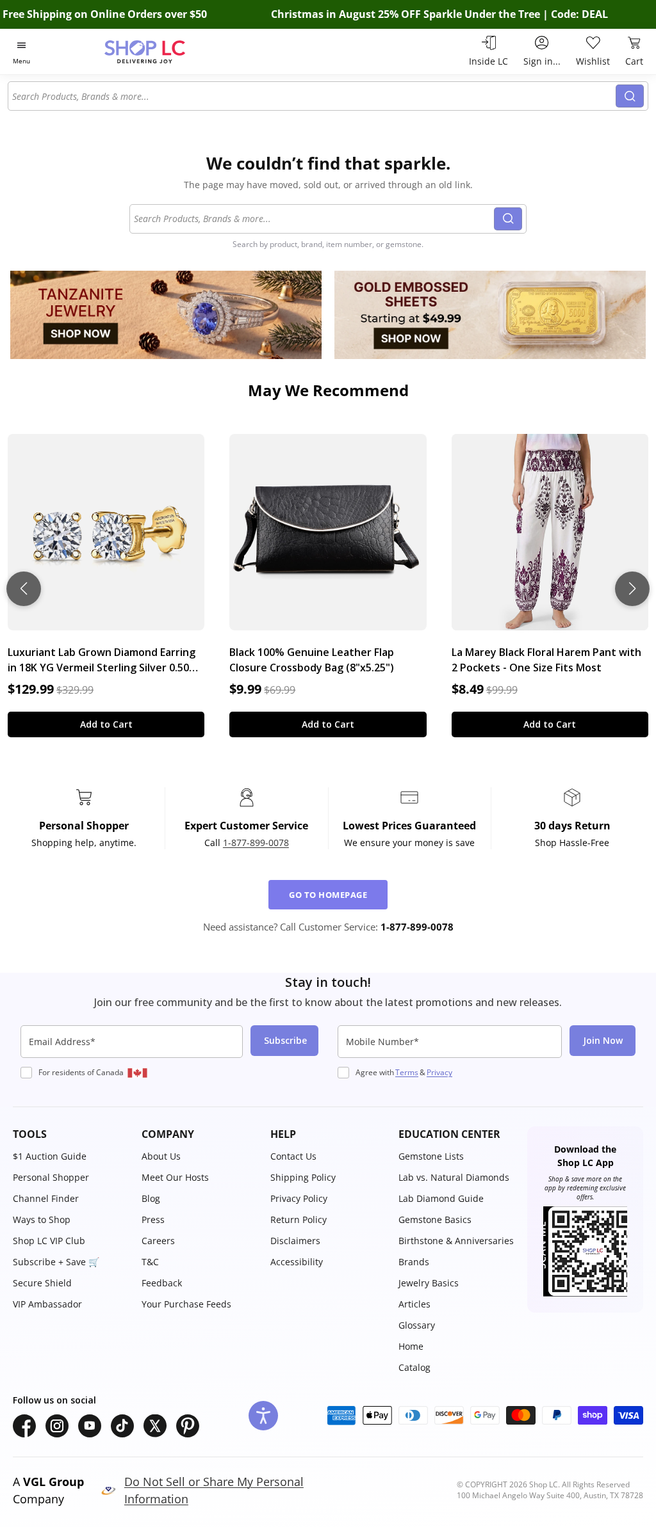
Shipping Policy (303, 1177)
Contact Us (293, 1156)
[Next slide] (632, 589)
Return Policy (298, 1219)
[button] (71, 1134)
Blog (151, 1198)
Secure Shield (42, 1283)
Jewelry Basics (428, 1283)
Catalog (414, 1367)
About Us (161, 1156)
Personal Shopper (51, 1177)
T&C (150, 1262)
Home (410, 1346)
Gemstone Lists (431, 1156)
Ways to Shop (41, 1219)
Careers (158, 1241)
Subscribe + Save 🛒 (56, 1262)
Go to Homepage (328, 894)
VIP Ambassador (47, 1304)
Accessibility (296, 1262)
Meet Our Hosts (175, 1177)
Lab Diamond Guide (441, 1198)
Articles (414, 1304)
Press (153, 1219)
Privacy (439, 1072)
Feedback (162, 1283)
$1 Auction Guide (49, 1156)
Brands (413, 1262)
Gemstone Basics (435, 1219)
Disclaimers (295, 1241)
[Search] (630, 96)
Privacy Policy (298, 1198)
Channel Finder (46, 1198)
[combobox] (312, 96)
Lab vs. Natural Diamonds (453, 1177)
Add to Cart (106, 724)
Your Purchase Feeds (186, 1304)
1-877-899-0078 (256, 842)
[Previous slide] (23, 589)
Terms (406, 1072)
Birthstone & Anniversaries (456, 1241)
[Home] (167, 51)
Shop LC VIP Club (49, 1241)
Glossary (416, 1325)
